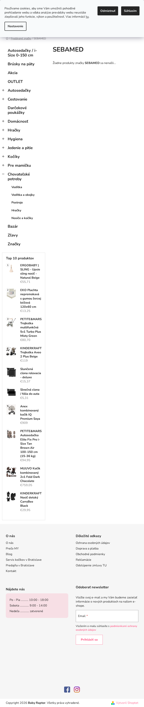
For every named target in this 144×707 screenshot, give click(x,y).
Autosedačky (19, 90)
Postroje (17, 202)
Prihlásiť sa (89, 640)
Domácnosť (18, 121)
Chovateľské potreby (19, 177)
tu (87, 17)
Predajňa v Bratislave (20, 565)
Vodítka (16, 187)
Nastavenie (15, 26)
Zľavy (13, 235)
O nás (10, 543)
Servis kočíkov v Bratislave (24, 560)
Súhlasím (130, 11)
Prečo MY (12, 548)
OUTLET (15, 81)
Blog (9, 554)
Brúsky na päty (21, 64)
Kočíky (14, 156)
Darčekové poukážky (17, 110)
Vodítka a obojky (22, 195)
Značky (14, 244)
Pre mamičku (19, 165)
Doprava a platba (87, 548)
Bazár (13, 226)
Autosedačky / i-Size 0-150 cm (22, 53)
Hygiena (15, 139)
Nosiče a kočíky (22, 218)
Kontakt (11, 571)
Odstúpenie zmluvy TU (91, 565)
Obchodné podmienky (90, 554)
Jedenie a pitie (20, 147)
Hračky (14, 130)
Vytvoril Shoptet (127, 703)
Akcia (12, 72)
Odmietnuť (107, 11)
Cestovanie (17, 99)
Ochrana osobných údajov (93, 543)
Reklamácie (83, 560)
